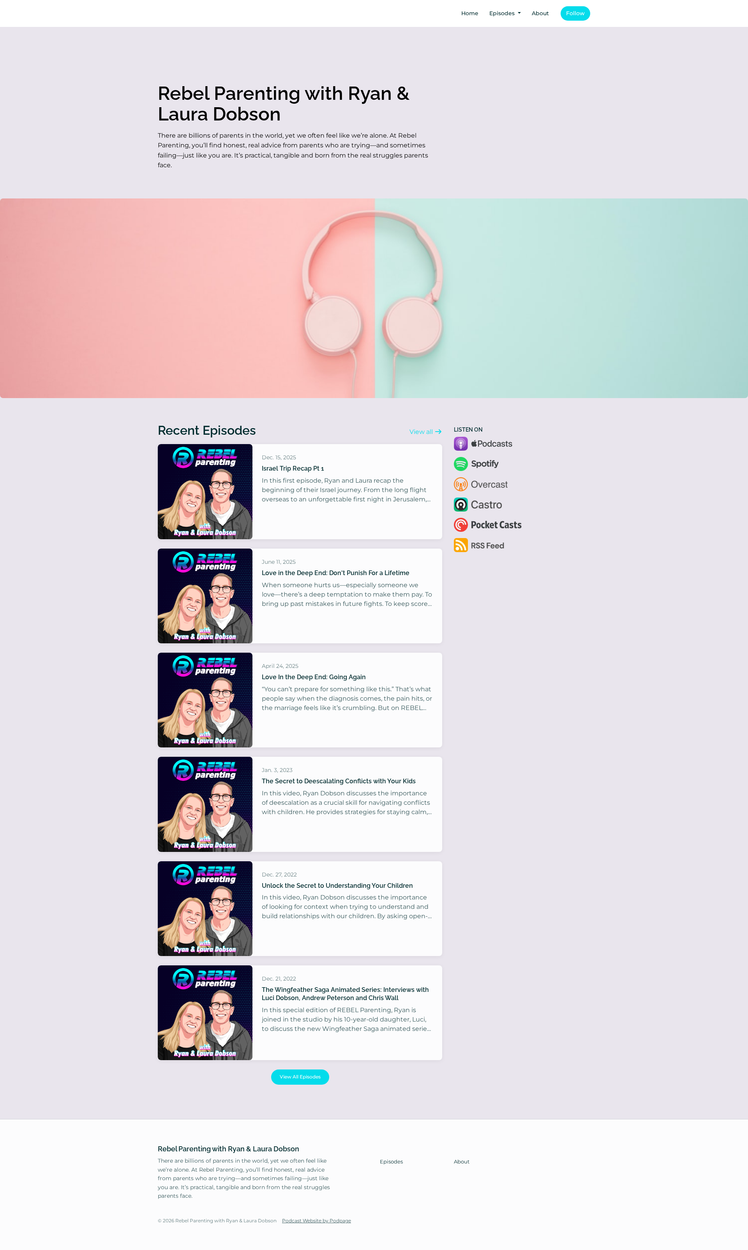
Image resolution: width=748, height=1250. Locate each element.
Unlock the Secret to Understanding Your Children (337, 885)
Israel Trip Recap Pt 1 (293, 468)
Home (469, 13)
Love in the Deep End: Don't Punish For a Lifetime (335, 573)
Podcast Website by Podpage (316, 1220)
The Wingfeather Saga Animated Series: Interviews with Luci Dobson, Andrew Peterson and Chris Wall (345, 994)
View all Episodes (300, 1077)
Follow (575, 13)
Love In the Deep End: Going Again (314, 677)
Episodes (502, 13)
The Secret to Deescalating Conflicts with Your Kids (339, 781)
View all (421, 432)
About (540, 13)
